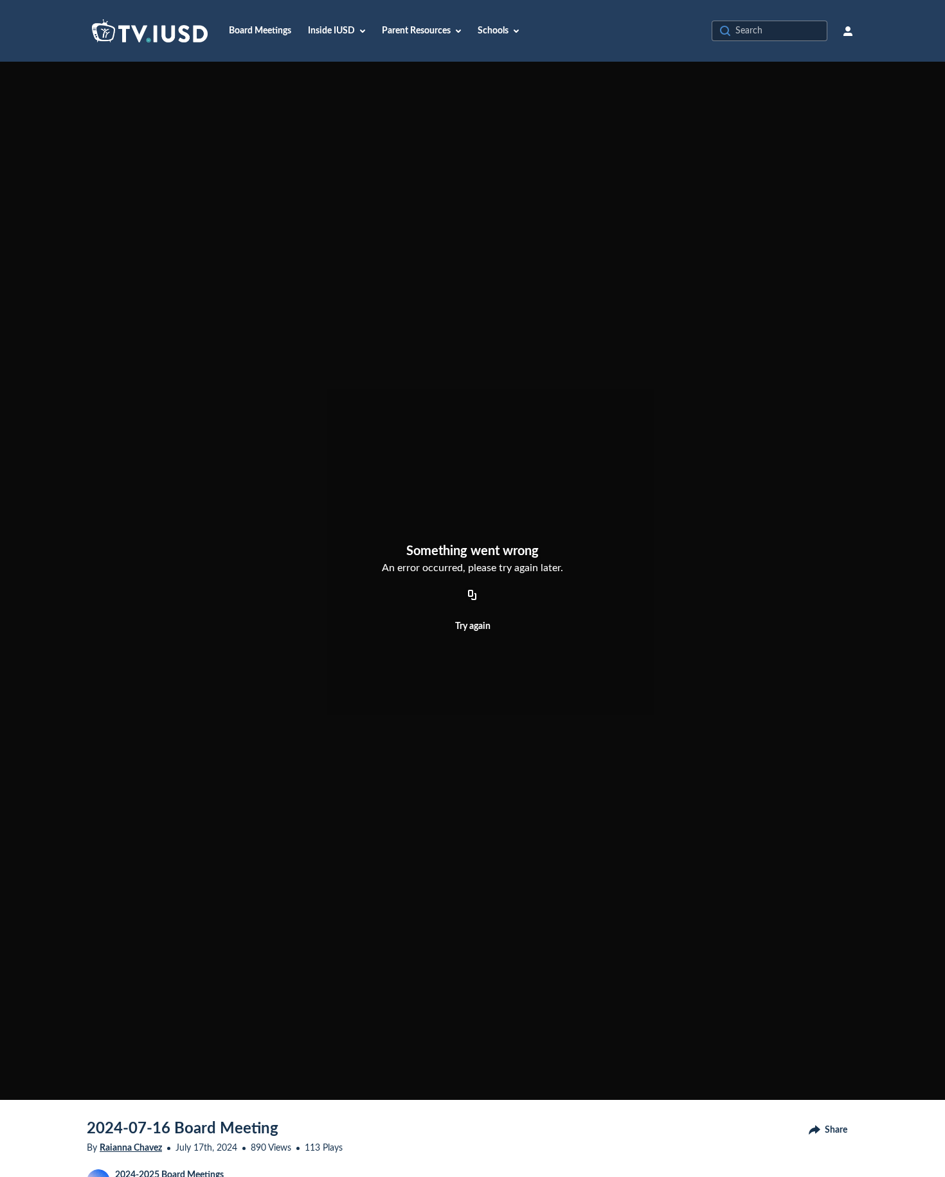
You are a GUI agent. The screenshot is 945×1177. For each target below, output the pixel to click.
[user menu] (848, 31)
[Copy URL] (472, 595)
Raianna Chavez (131, 1148)
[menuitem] (260, 31)
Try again (473, 626)
